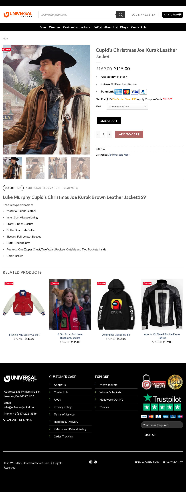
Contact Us (138, 27)
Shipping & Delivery (66, 421)
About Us (110, 27)
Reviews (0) (71, 187)
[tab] (13, 188)
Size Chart (109, 120)
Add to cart (129, 134)
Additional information (43, 187)
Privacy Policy (63, 407)
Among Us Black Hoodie (116, 334)
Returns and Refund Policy (70, 429)
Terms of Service (64, 414)
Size (98, 106)
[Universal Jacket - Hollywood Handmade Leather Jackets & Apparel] (18, 15)
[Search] (120, 14)
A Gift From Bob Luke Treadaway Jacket (69, 336)
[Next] (84, 100)
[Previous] (9, 100)
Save (7, 49)
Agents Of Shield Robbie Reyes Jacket (162, 336)
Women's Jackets (110, 392)
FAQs (97, 27)
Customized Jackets (76, 27)
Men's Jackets (108, 384)
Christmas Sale (115, 154)
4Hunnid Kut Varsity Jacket (24, 334)
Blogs (124, 27)
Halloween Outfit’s (111, 399)
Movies (104, 407)
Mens (5, 38)
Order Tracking (63, 436)
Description (13, 187)
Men (43, 27)
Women (54, 27)
